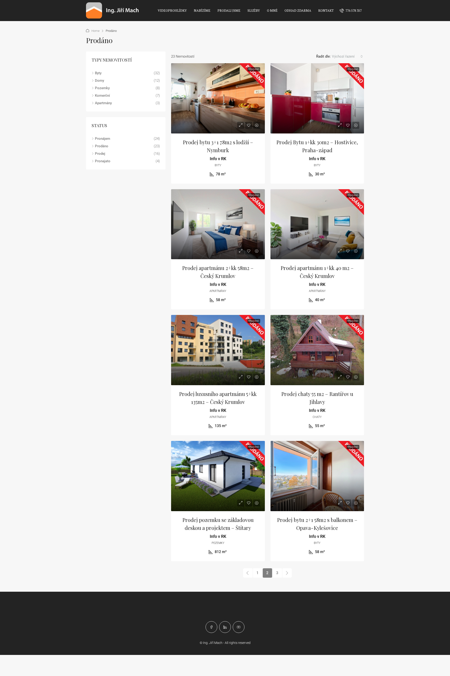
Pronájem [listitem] (102, 139)
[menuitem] (350, 10)
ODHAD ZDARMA (298, 10)
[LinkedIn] (225, 627)
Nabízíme (202, 10)
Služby (254, 10)
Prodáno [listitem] (101, 146)
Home (95, 31)
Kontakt (326, 10)
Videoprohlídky (172, 10)
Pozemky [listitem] (102, 88)
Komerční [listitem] (102, 95)
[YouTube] (238, 627)
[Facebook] (211, 627)
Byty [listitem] (98, 73)
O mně (272, 10)
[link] (218, 98)
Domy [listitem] (99, 80)
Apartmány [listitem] (103, 103)
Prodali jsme (229, 10)
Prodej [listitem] (100, 153)
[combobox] (347, 56)
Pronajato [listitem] (102, 161)
